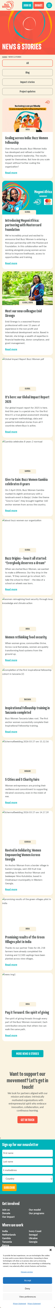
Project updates (27, 91)
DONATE (39, 5)
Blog (27, 72)
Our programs (36, 1213)
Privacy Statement (19, 1304)
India (5, 1231)
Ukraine (33, 1238)
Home (4, 57)
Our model (35, 1210)
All (27, 63)
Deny (27, 1288)
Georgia (33, 1242)
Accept (27, 1280)
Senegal (33, 1235)
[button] (50, 1249)
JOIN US (27, 5)
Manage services (27, 1272)
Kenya (5, 1245)
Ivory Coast (35, 1231)
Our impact (8, 1217)
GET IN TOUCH (27, 1120)
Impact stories (27, 82)
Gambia (6, 1238)
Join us (6, 1210)
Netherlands (9, 1235)
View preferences (27, 1296)
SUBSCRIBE (9, 1187)
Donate (6, 1213)
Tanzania (7, 1242)
